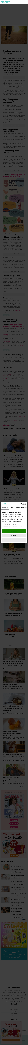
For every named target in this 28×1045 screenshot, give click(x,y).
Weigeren (14, 540)
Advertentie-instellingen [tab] (21, 507)
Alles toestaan (14, 531)
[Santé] (5, 2)
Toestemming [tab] (5, 507)
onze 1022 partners (9, 514)
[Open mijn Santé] (23, 2)
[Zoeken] (26, 2)
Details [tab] (11, 507)
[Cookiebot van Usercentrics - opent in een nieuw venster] (20, 504)
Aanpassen (13, 535)
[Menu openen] (19, 2)
